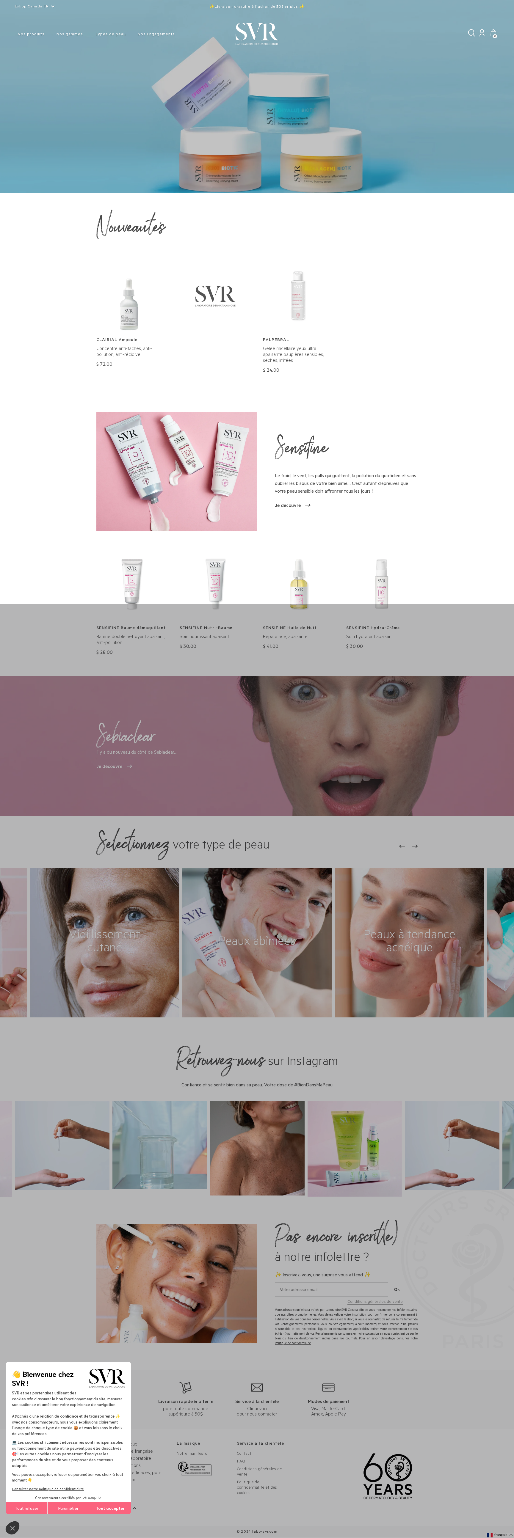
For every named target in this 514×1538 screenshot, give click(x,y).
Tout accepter (110, 1508)
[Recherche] (471, 34)
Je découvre (288, 506)
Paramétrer (68, 1508)
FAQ (241, 1462)
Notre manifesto (192, 1454)
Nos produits (31, 34)
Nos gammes (70, 34)
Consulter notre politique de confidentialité (48, 1488)
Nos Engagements (156, 34)
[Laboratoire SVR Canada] (257, 34)
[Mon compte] (482, 34)
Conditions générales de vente (375, 1302)
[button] (500, 1535)
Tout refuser (26, 1508)
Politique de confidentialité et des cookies (257, 1487)
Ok (397, 1289)
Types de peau (110, 34)
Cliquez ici (257, 1409)
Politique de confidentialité (293, 1343)
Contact (244, 1454)
